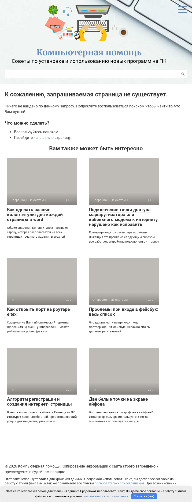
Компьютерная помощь (89, 52)
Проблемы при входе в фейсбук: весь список (123, 312)
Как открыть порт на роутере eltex (38, 312)
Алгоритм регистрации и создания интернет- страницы (39, 401)
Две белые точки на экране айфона (118, 401)
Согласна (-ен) (144, 496)
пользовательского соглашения (119, 483)
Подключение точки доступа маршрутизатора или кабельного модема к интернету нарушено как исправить (123, 217)
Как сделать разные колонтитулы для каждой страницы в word (35, 214)
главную (46, 137)
